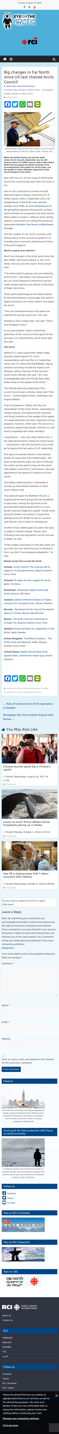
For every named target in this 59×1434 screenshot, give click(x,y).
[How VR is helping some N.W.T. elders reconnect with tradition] (29, 843)
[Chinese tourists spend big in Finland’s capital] (29, 735)
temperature (9, 692)
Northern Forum (37, 495)
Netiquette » (8, 947)
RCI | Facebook (9, 1383)
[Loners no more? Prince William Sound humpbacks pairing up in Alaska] (29, 791)
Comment (8, 963)
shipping (44, 688)
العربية (5, 1356)
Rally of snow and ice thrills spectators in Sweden (28, 705)
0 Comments (11, 97)
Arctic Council (17, 160)
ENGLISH (6, 1342)
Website (6, 1038)
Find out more (10, 1425)
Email (6, 1022)
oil (24, 688)
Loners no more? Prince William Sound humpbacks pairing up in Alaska (26, 823)
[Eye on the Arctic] (5, 59)
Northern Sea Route (27, 224)
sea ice (40, 160)
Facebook (6, 1374)
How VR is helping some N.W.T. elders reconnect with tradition (25, 875)
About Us (6, 1315)
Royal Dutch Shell (33, 688)
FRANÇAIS (7, 1337)
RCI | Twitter (8, 1388)
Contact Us (7, 1320)
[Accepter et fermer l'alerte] (56, 1412)
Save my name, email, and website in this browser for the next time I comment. (28, 1061)
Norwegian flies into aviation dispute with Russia (28, 716)
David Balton (38, 363)
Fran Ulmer (17, 688)
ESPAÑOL (7, 1347)
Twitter (5, 1378)
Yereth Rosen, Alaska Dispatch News (20, 86)
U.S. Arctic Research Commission (28, 692)
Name (6, 1005)
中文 (4, 1351)
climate (9, 688)
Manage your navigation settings (21, 1418)
